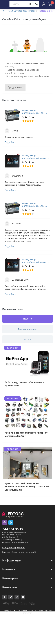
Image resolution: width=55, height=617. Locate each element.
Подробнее (10, 142)
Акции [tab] (27, 339)
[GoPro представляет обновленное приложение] (27, 361)
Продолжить (15, 87)
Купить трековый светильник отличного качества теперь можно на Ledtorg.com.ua (27, 486)
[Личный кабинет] (44, 4)
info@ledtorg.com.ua (13, 547)
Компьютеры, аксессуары (21, 10)
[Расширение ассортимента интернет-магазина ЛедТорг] (27, 412)
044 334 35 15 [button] (12, 529)
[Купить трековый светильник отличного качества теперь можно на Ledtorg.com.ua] (27, 462)
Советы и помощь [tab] (27, 329)
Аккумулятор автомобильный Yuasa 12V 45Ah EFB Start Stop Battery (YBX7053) (36, 156)
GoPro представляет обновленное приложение (24, 384)
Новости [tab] (27, 318)
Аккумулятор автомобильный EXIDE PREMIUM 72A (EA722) (34, 111)
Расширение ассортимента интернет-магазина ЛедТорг (26, 434)
